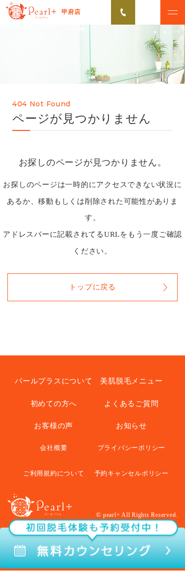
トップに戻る (92, 287)
